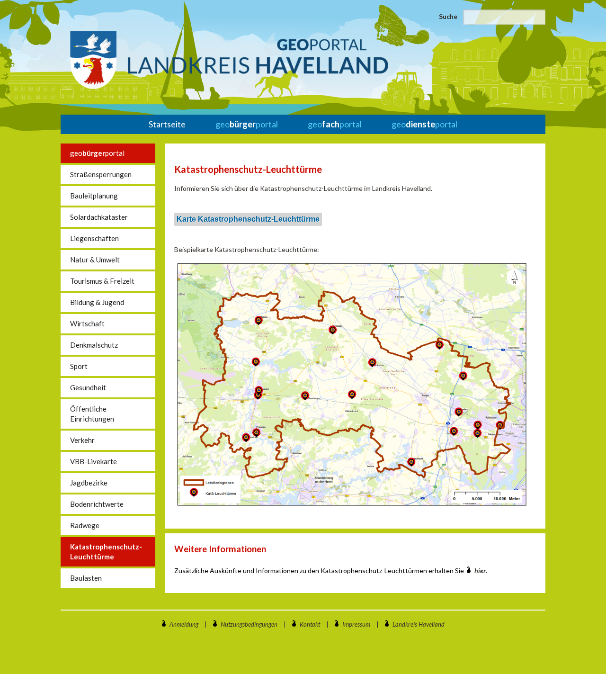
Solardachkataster (99, 217)
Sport (79, 366)
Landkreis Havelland (418, 624)
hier (480, 570)
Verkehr (82, 440)
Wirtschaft (87, 323)
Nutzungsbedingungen (249, 624)
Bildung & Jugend (97, 302)
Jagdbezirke (88, 482)
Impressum (356, 624)
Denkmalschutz (94, 345)
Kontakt (310, 624)
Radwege (84, 525)
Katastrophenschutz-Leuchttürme (106, 551)
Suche (448, 16)
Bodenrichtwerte (97, 504)
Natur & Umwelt (95, 259)
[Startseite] (229, 60)
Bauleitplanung (94, 195)
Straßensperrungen (101, 174)
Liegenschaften (94, 238)
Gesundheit (88, 387)
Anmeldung (183, 624)
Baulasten (86, 578)
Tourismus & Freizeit (102, 281)
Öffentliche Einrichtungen (92, 413)
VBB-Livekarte (93, 461)
